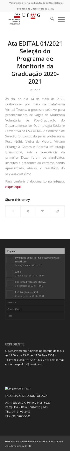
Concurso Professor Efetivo (30, 281)
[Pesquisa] (50, 19)
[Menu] (59, 19)
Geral (37, 89)
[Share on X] (27, 211)
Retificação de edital (26, 292)
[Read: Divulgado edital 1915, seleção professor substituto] (9, 259)
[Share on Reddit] (57, 211)
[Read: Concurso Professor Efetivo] (9, 283)
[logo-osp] (29, 19)
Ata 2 (18, 271)
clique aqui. (13, 187)
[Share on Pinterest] (42, 211)
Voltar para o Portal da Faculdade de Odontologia (36, 2)
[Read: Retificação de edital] (9, 293)
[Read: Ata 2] (9, 273)
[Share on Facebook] (12, 211)
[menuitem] (36, 3)
